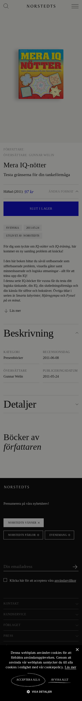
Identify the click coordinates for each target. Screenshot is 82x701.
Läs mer (71, 667)
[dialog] (41, 350)
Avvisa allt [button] (59, 679)
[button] (41, 691)
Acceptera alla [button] (28, 679)
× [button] (77, 649)
